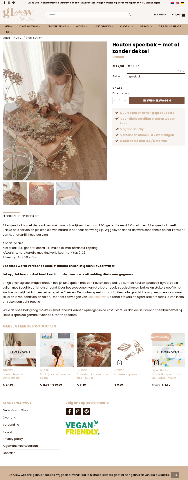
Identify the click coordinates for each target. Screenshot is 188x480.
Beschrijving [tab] (11, 216)
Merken (145, 26)
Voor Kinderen (34, 38)
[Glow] (21, 15)
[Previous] (3, 363)
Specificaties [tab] (30, 216)
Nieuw (8, 26)
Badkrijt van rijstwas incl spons (55, 376)
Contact (9, 453)
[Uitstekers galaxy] (131, 350)
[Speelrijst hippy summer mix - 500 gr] (94, 350)
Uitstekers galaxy (125, 374)
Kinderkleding (57, 26)
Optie (116, 76)
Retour (7, 432)
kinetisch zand (98, 297)
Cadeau (125, 26)
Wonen (80, 26)
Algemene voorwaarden (20, 446)
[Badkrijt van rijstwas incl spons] (57, 350)
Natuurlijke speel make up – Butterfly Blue (166, 376)
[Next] (185, 363)
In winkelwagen (157, 100)
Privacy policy (13, 439)
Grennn (118, 57)
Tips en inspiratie (170, 26)
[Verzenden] (129, 15)
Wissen (181, 71)
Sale (9, 32)
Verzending (11, 425)
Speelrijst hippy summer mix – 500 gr (93, 376)
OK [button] (175, 475)
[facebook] (69, 411)
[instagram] (78, 411)
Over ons (9, 417)
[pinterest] (86, 411)
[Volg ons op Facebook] (5, 2)
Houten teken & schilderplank (13, 376)
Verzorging (103, 26)
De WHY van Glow (15, 410)
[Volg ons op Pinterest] (13, 2)
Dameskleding (28, 26)
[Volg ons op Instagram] (9, 2)
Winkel (6, 38)
